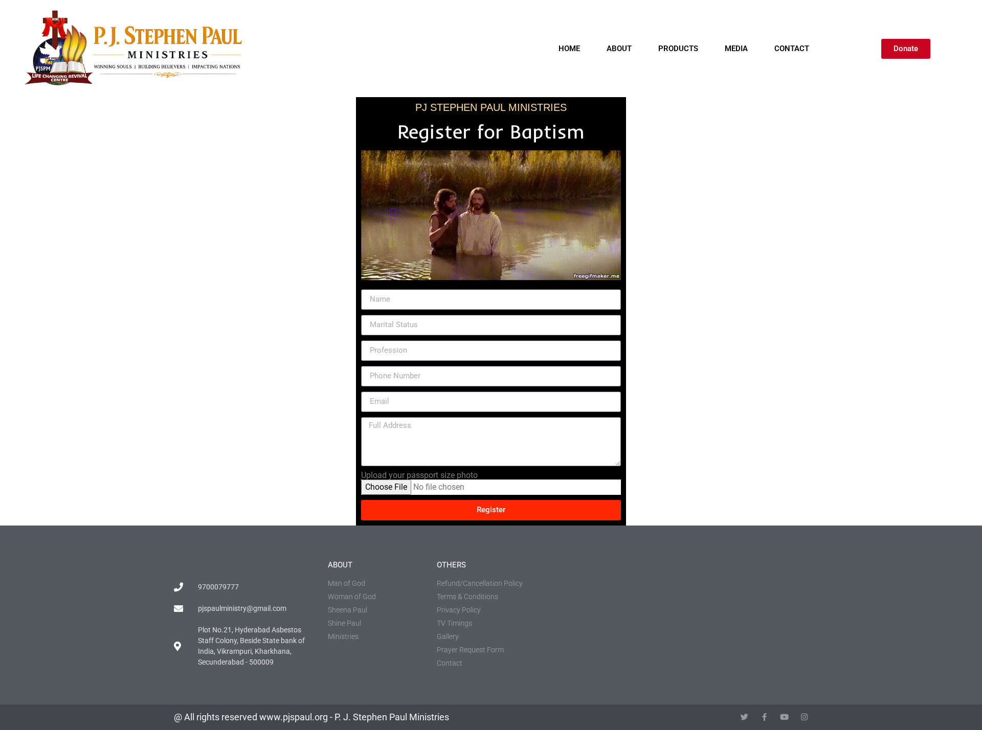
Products (678, 48)
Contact (791, 48)
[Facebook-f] (764, 717)
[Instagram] (804, 717)
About (619, 48)
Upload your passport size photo (419, 475)
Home (569, 48)
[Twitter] (744, 717)
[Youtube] (784, 717)
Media (736, 48)
